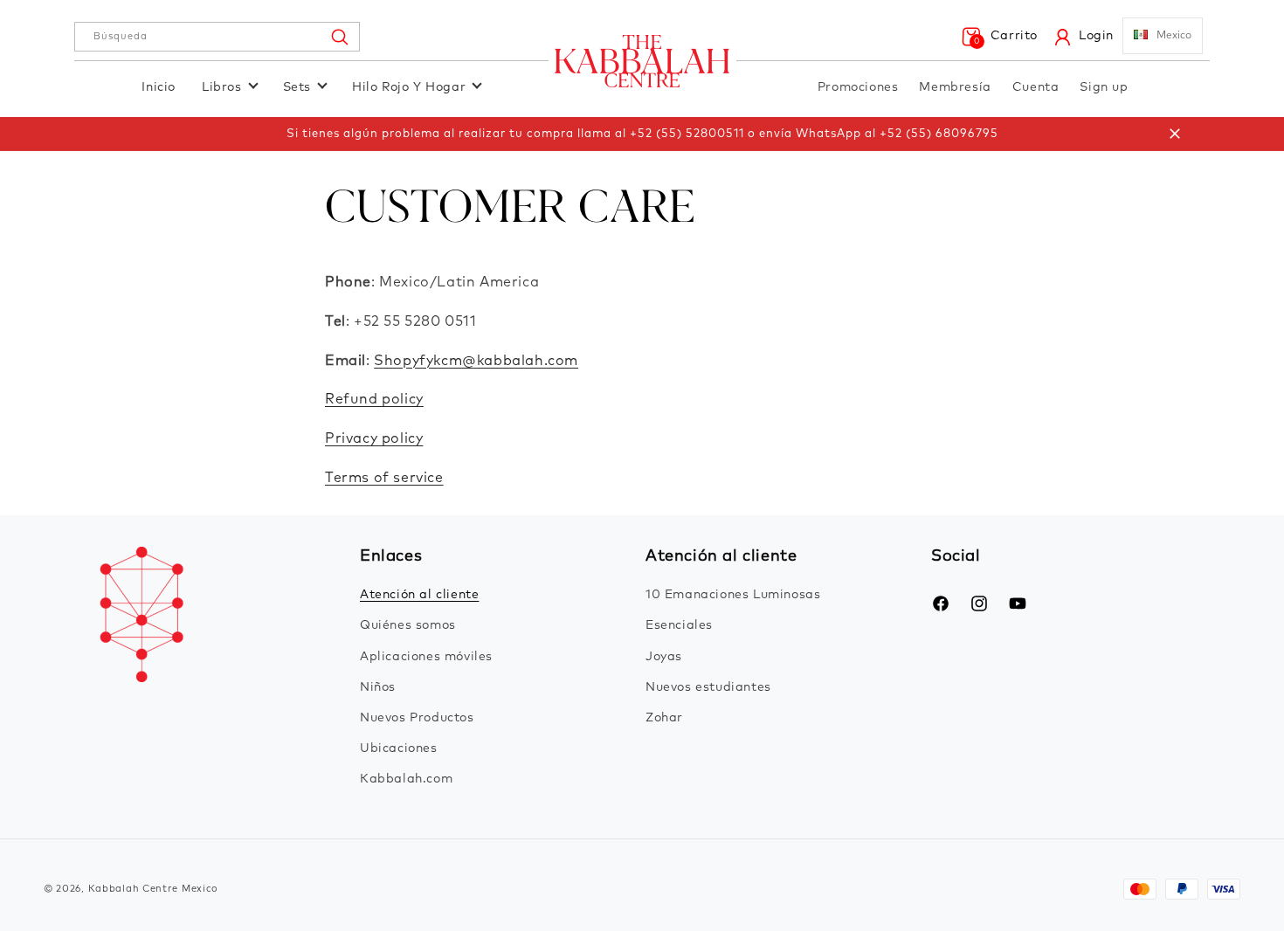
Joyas (663, 657)
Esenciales (679, 625)
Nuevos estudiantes (708, 687)
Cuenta (1036, 87)
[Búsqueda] (339, 37)
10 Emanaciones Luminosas (732, 595)
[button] (999, 36)
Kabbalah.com (406, 779)
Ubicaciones (399, 748)
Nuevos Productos (417, 718)
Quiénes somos (408, 625)
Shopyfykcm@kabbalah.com (476, 361)
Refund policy (374, 399)
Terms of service (384, 478)
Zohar (664, 718)
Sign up (1104, 87)
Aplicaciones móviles (426, 657)
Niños (378, 687)
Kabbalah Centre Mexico (153, 888)
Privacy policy (374, 438)
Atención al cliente (419, 595)
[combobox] (217, 37)
